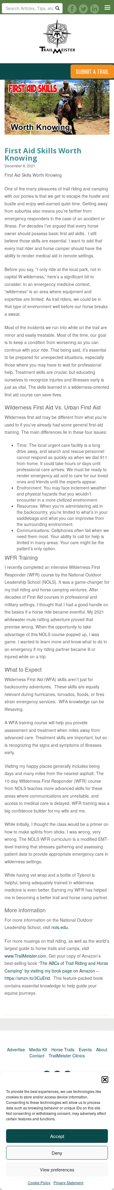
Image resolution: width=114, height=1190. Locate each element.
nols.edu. (60, 927)
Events (85, 1049)
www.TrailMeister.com (25, 956)
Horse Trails (62, 1049)
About (101, 1049)
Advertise (16, 1049)
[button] (105, 1080)
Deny (57, 1153)
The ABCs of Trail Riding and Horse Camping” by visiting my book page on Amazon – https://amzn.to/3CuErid (56, 970)
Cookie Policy (39, 1182)
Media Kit (38, 1049)
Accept (57, 1136)
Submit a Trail (92, 71)
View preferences (57, 1169)
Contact (36, 1056)
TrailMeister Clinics (67, 1056)
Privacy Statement (68, 1182)
